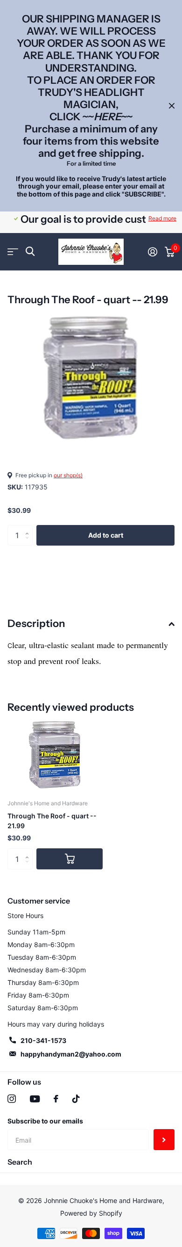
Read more (162, 218)
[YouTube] (35, 1098)
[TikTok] (76, 1098)
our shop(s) (68, 475)
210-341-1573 (43, 1040)
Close (171, 105)
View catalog (12, 251)
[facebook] (56, 1098)
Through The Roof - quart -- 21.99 (52, 821)
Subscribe (164, 1139)
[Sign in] (152, 252)
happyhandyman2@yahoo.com (71, 1054)
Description (36, 623)
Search (19, 1162)
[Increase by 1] (29, 527)
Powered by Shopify (91, 1213)
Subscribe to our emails (45, 1121)
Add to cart (105, 535)
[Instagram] (11, 1098)
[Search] (30, 251)
